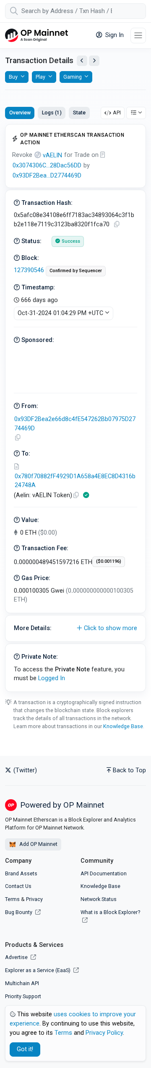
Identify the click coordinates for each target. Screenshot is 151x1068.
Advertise (17, 957)
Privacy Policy (104, 1032)
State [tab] (79, 112)
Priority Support (23, 996)
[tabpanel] (75, 408)
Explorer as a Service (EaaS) (38, 970)
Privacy (34, 899)
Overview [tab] (20, 112)
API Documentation (104, 873)
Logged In (51, 678)
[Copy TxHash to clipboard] (116, 224)
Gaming (72, 77)
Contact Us (18, 886)
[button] (75, 628)
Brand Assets (21, 873)
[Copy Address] (17, 437)
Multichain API (22, 983)
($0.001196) (108, 561)
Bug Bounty (18, 912)
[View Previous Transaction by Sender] (82, 61)
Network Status (99, 899)
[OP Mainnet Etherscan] (36, 35)
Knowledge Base (123, 726)
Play (40, 77)
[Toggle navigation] (138, 35)
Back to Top (129, 770)
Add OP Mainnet (37, 844)
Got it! (25, 1049)
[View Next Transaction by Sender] (94, 61)
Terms (12, 899)
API (117, 112)
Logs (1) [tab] (52, 112)
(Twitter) (24, 770)
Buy (13, 77)
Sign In (114, 35)
